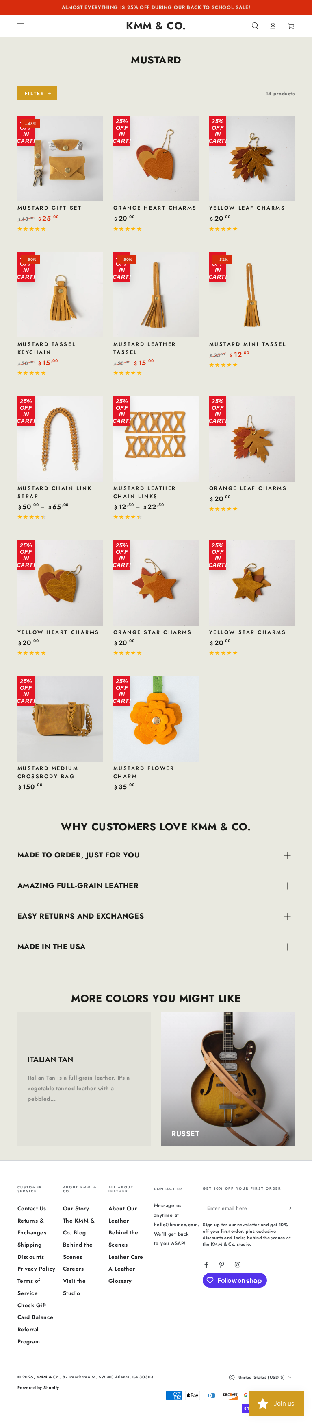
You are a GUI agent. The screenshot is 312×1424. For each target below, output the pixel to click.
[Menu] (21, 25)
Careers (73, 1268)
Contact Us (31, 1208)
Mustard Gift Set (49, 208)
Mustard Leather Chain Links (144, 492)
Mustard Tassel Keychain (46, 348)
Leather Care (125, 1257)
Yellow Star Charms (247, 632)
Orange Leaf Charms (248, 488)
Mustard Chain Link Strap (54, 492)
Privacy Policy (36, 1268)
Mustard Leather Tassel (144, 348)
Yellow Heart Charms (58, 632)
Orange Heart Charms (155, 208)
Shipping (29, 1244)
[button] (255, 25)
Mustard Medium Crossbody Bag (48, 772)
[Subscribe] (291, 1208)
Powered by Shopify (38, 1388)
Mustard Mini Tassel (247, 344)
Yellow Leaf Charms (247, 208)
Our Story (76, 1208)
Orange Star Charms (152, 632)
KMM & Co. (48, 1377)
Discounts (30, 1257)
